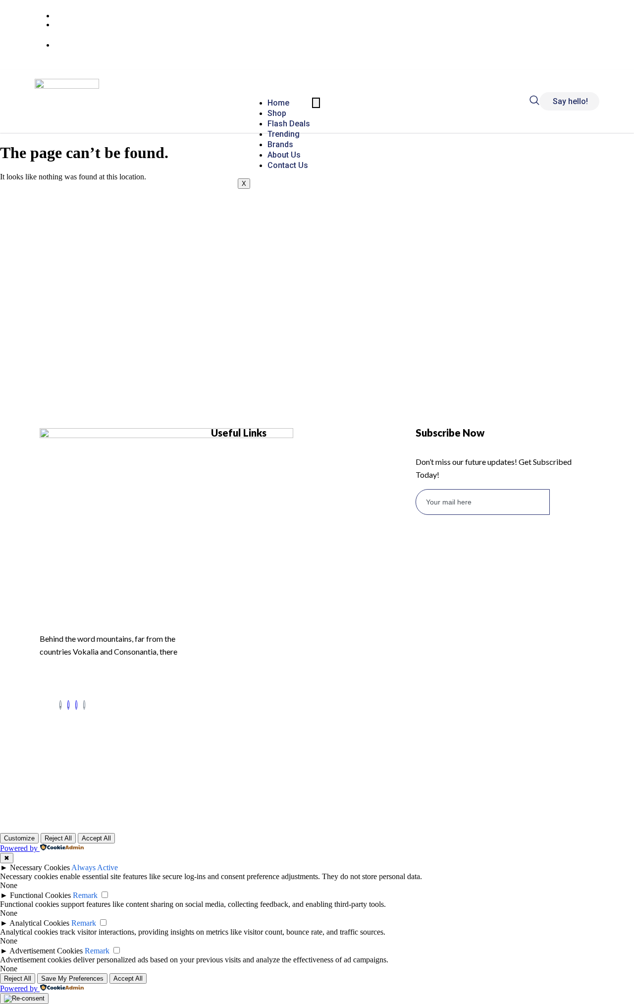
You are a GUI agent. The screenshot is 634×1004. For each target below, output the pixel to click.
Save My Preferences (72, 978)
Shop (276, 113)
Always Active (94, 867)
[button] (534, 102)
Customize (19, 838)
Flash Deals (288, 123)
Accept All (96, 838)
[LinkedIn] (68, 705)
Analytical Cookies (39, 923)
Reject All (58, 838)
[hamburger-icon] (316, 103)
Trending (283, 134)
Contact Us (287, 165)
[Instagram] (76, 705)
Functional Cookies (40, 895)
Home (278, 103)
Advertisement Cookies (46, 951)
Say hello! (570, 101)
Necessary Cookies (40, 867)
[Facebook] (60, 705)
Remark (85, 895)
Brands (280, 144)
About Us (284, 155)
